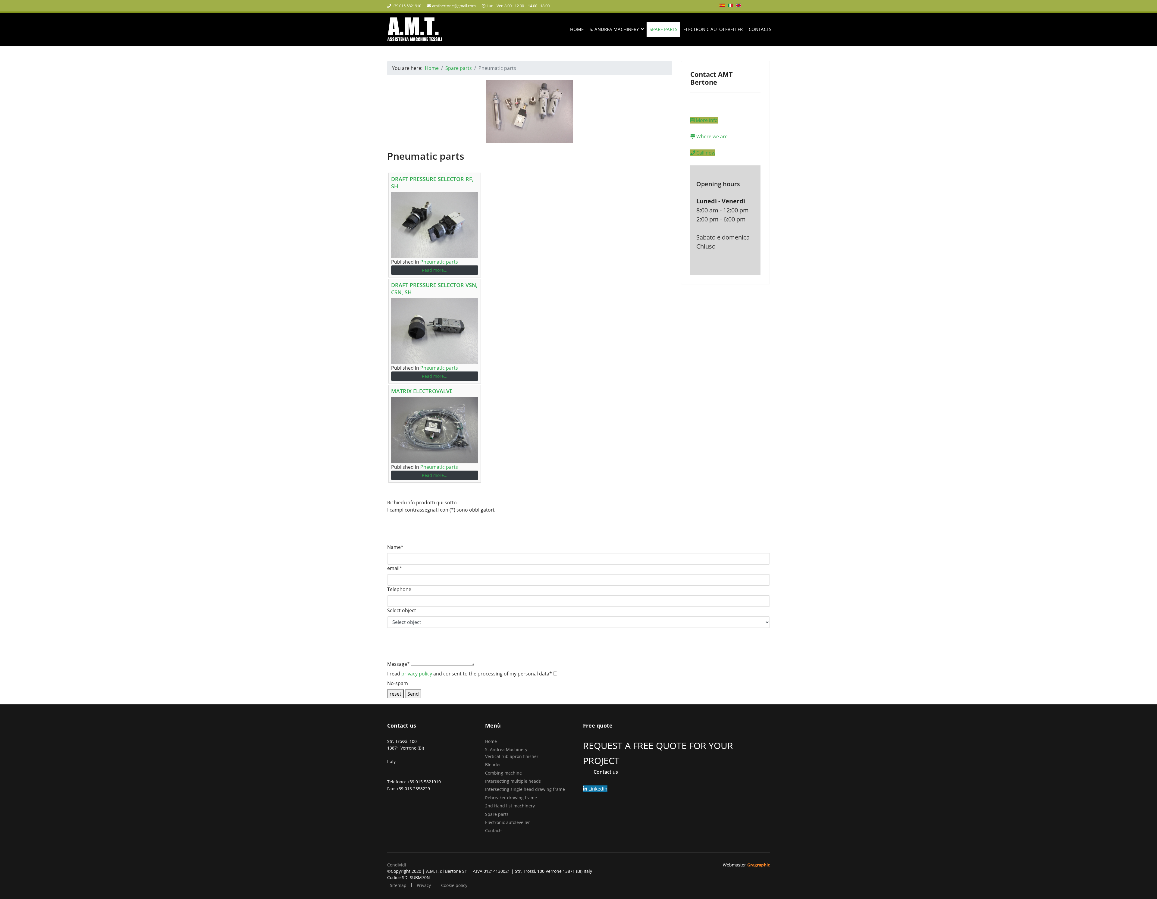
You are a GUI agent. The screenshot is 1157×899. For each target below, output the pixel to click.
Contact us (606, 772)
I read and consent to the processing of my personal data (469, 673)
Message (398, 664)
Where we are (711, 136)
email (394, 568)
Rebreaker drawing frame (511, 797)
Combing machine (503, 773)
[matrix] (434, 430)
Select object (401, 610)
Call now (705, 152)
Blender (493, 764)
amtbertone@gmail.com (454, 5)
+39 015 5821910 (406, 5)
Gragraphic (758, 865)
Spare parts (663, 29)
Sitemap (398, 885)
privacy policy (416, 673)
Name (395, 547)
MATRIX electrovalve (422, 391)
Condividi (396, 865)
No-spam (397, 683)
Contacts (760, 29)
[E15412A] (434, 331)
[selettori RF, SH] (434, 225)
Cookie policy (454, 885)
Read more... (434, 270)
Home (577, 29)
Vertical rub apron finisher (511, 756)
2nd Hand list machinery (510, 806)
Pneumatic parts (439, 261)
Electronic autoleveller (713, 29)
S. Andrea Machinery (614, 29)
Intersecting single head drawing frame (525, 789)
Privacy (424, 885)
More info (706, 120)
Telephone (399, 589)
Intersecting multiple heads (513, 781)
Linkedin (597, 788)
